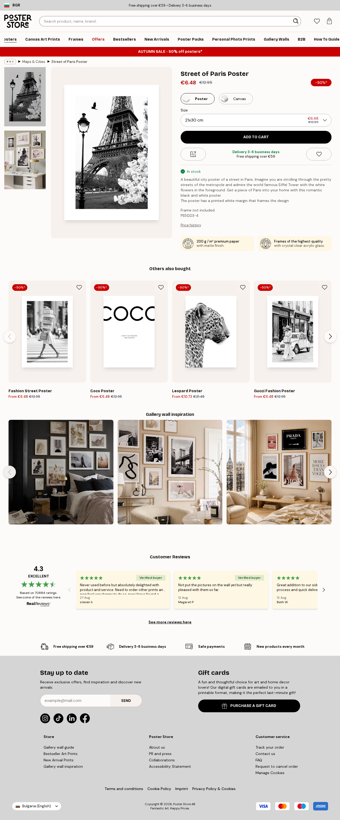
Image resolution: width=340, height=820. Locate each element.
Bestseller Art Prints (61, 753)
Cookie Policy (159, 788)
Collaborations (162, 760)
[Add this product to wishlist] (319, 154)
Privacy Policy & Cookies (214, 788)
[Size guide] (193, 154)
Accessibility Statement (170, 766)
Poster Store (182, 804)
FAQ (259, 760)
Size (184, 110)
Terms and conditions (124, 788)
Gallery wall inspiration (63, 766)
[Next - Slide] (330, 336)
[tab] (317, 21)
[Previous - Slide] (9, 336)
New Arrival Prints (59, 760)
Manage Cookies (270, 772)
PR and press (160, 753)
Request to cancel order (277, 766)
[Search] (296, 21)
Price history (191, 225)
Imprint (181, 788)
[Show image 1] (25, 96)
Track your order (270, 747)
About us (157, 747)
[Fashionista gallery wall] (170, 472)
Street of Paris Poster (69, 61)
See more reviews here (170, 622)
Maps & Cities (33, 61)
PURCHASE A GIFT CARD (253, 706)
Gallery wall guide (59, 747)
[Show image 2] (25, 160)
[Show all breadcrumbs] (10, 61)
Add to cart (256, 137)
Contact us (265, 753)
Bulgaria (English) (36, 806)
